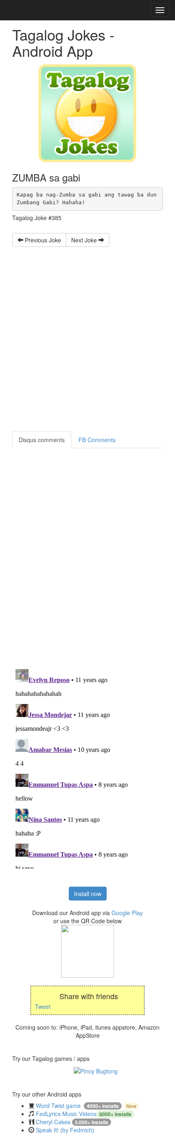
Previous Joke (42, 240)
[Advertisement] (87, 334)
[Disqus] (87, 549)
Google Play (127, 913)
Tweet (42, 1006)
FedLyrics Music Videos (66, 1114)
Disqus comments (42, 440)
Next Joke (84, 240)
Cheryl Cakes (53, 1122)
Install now (87, 894)
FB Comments (97, 440)
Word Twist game (58, 1105)
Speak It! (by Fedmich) (65, 1130)
